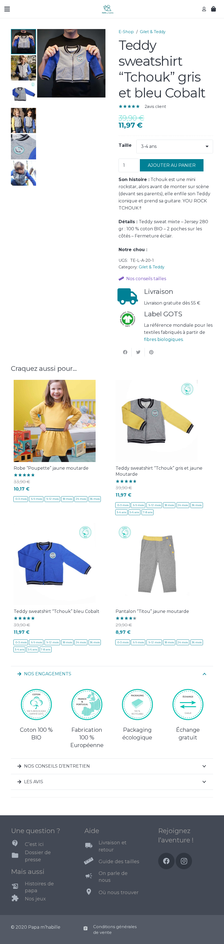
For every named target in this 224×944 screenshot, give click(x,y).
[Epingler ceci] (151, 352)
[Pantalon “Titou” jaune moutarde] (157, 526)
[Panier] (214, 9)
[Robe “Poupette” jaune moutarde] (55, 383)
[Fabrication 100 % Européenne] (86, 705)
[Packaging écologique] (137, 705)
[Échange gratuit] (188, 705)
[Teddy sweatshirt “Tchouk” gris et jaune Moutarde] (157, 383)
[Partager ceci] (125, 352)
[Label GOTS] (131, 320)
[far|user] (205, 9)
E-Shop (126, 31)
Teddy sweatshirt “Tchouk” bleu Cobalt (56, 611)
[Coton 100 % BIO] (36, 705)
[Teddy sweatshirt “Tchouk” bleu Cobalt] (55, 526)
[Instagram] (184, 861)
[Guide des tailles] (91, 861)
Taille (125, 145)
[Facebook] (166, 861)
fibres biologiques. (164, 339)
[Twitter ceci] (138, 352)
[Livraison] (131, 296)
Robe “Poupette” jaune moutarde (51, 468)
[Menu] (7, 9)
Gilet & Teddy (153, 31)
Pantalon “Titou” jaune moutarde (152, 611)
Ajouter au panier (172, 165)
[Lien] (107, 9)
